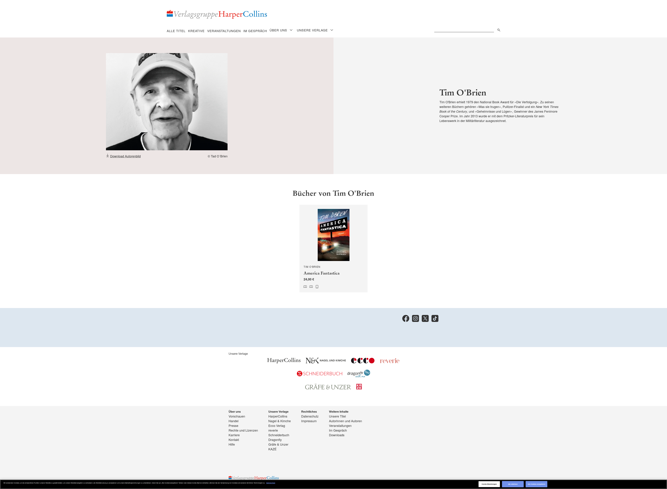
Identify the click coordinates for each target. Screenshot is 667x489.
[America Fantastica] (333, 248)
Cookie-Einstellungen (489, 484)
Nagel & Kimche (279, 421)
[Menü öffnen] (291, 30)
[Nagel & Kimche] (326, 362)
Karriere (234, 435)
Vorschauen (237, 416)
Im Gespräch (255, 30)
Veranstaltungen (224, 30)
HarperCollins (277, 416)
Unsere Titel (337, 416)
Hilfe (232, 444)
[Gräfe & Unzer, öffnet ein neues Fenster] (328, 388)
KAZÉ (272, 449)
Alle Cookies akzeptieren (536, 484)
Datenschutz (310, 416)
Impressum (309, 421)
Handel (233, 421)
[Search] (498, 29)
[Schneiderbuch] (319, 375)
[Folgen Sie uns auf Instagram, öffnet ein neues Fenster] (415, 318)
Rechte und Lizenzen (243, 430)
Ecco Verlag (276, 425)
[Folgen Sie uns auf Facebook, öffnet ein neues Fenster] (405, 318)
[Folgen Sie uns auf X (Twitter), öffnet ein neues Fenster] (425, 318)
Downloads (336, 435)
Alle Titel (176, 30)
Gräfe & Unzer (278, 444)
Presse (233, 425)
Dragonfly (275, 439)
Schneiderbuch (278, 435)
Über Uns (278, 30)
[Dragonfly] (358, 376)
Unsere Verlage (312, 30)
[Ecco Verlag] (362, 362)
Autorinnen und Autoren (345, 421)
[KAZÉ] (359, 388)
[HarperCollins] (283, 362)
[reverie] (390, 362)
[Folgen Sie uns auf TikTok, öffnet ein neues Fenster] (434, 318)
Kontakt (234, 439)
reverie (273, 430)
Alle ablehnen (513, 484)
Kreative (196, 30)
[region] (333, 484)
